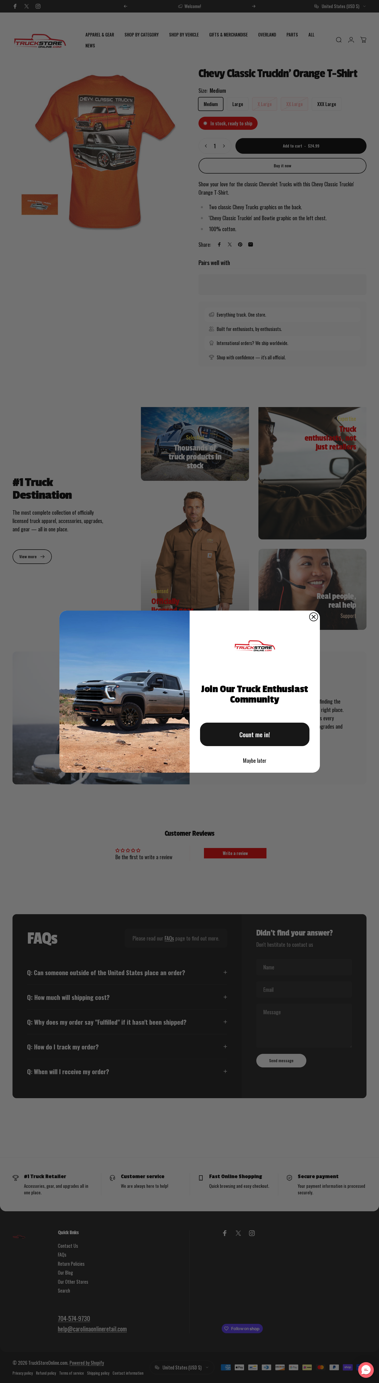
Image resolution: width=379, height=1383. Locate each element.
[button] (366, 1370)
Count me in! (254, 734)
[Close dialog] (313, 617)
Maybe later (254, 760)
